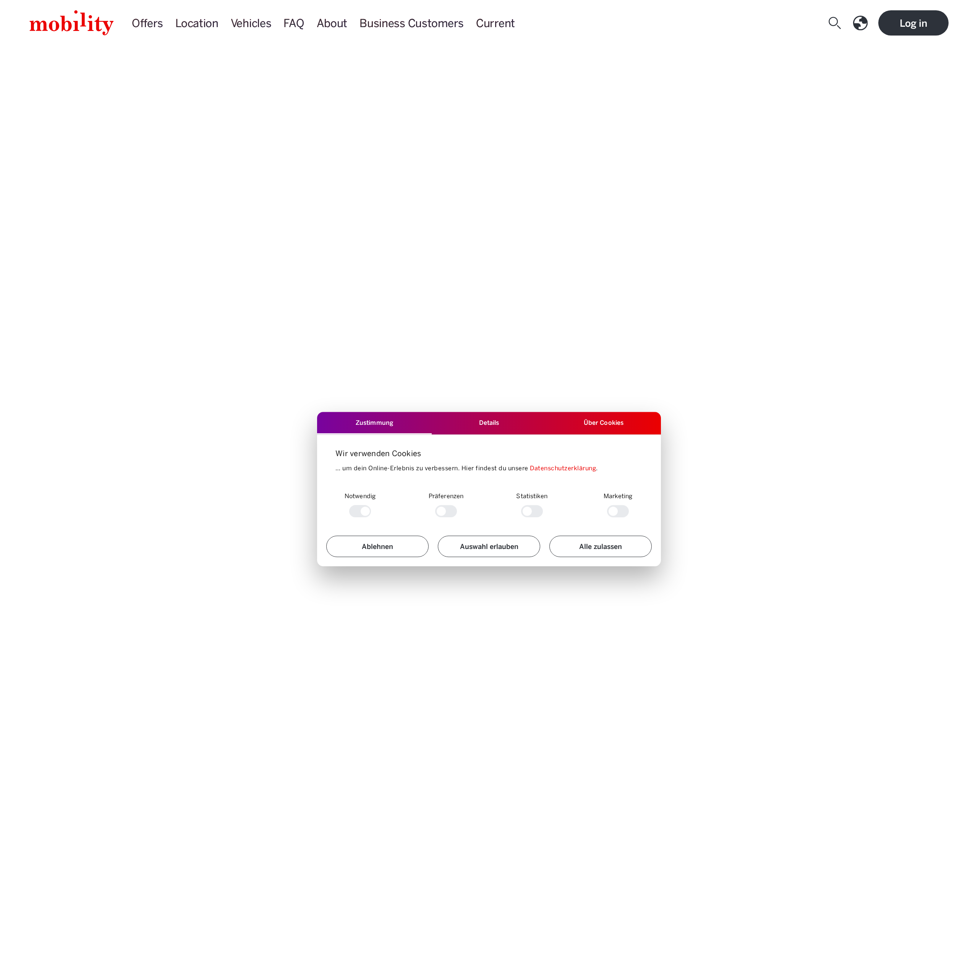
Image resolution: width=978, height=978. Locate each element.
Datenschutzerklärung (563, 468)
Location (197, 23)
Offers (147, 23)
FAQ (293, 23)
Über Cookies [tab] (603, 422)
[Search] (836, 23)
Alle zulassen (600, 546)
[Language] (862, 23)
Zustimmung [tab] (374, 422)
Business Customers (411, 23)
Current (495, 23)
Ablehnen (377, 546)
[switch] (446, 511)
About (332, 23)
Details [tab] (489, 422)
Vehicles (251, 23)
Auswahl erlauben (489, 546)
